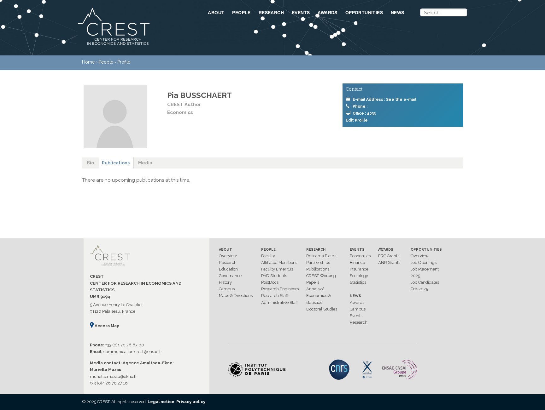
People (241, 12)
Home (88, 62)
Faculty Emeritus (277, 269)
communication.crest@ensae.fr (132, 351)
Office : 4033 (364, 113)
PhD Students (274, 275)
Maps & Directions (236, 295)
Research (271, 12)
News (397, 12)
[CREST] (134, 45)
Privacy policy (190, 401)
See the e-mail (401, 99)
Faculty (268, 255)
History (225, 282)
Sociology (359, 275)
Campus (227, 289)
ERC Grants (388, 255)
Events (301, 12)
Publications (317, 269)
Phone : (360, 106)
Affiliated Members (278, 262)
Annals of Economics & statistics (318, 296)
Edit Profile (357, 120)
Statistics (358, 282)
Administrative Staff (279, 302)
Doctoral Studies (321, 309)
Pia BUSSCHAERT (199, 95)
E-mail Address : (384, 99)
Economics (360, 255)
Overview (228, 255)
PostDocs (269, 282)
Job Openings (424, 262)
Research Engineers (280, 289)
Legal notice (161, 401)
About (216, 12)
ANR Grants (389, 262)
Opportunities (364, 12)
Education (228, 269)
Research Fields (321, 255)
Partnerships (318, 262)
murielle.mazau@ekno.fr (113, 376)
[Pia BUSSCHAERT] (115, 116)
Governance (230, 275)
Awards (327, 12)
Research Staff (274, 295)
